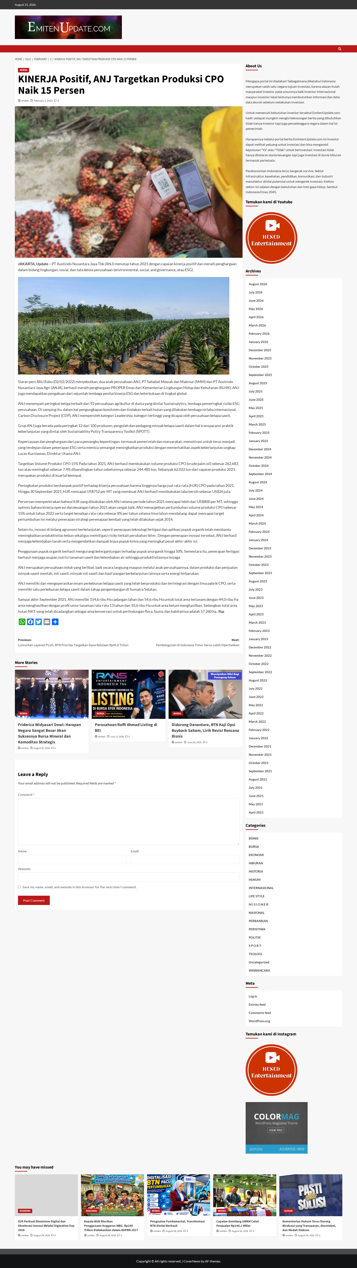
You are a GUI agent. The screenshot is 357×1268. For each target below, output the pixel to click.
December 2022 (260, 647)
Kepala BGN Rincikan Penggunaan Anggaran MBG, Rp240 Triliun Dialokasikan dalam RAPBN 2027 (111, 1225)
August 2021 (258, 779)
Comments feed (260, 1013)
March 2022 (257, 721)
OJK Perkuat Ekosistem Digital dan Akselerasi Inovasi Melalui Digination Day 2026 (46, 1225)
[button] (339, 48)
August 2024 (258, 482)
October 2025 (259, 366)
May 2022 (256, 705)
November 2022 (260, 655)
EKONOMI (256, 855)
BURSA (23, 70)
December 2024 (260, 449)
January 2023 (258, 639)
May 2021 (256, 804)
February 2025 (259, 432)
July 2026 (256, 292)
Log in (253, 996)
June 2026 (256, 300)
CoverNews (191, 1261)
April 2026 (256, 317)
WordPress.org (259, 1021)
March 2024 (257, 523)
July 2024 (256, 490)
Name (22, 851)
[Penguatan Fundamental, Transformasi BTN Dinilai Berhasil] (178, 1195)
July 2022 (256, 688)
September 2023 (260, 573)
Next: (197, 643)
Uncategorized (259, 962)
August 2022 (258, 680)
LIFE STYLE (257, 896)
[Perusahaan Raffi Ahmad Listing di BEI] (128, 694)
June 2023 (256, 598)
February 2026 (259, 333)
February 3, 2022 (43, 100)
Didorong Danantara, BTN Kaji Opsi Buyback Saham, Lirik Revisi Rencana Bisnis (205, 730)
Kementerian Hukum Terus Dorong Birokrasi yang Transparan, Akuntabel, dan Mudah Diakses (309, 1225)
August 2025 (258, 383)
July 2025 (256, 391)
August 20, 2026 (41, 748)
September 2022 (260, 672)
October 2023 (259, 565)
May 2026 (256, 309)
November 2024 (260, 457)
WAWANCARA (259, 970)
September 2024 (260, 474)
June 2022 (256, 697)
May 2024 (256, 507)
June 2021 (256, 796)
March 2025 (257, 424)
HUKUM (255, 879)
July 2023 (256, 589)
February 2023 (259, 631)
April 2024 (256, 515)
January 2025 (258, 441)
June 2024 (256, 498)
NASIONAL (257, 912)
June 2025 (256, 399)
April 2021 (256, 812)
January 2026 (258, 342)
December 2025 (260, 350)
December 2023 (260, 548)
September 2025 (260, 375)
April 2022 (256, 713)
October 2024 (259, 465)
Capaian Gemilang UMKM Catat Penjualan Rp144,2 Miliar (237, 1223)
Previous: (73, 643)
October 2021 (259, 763)
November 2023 (260, 556)
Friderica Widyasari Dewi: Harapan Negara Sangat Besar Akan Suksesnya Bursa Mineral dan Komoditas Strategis (49, 733)
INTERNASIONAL (261, 888)
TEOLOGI (255, 954)
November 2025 (260, 358)
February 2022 (259, 730)
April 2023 (256, 614)
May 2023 (256, 606)
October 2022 (259, 664)
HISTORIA (256, 871)
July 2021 (256, 787)
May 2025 (256, 408)
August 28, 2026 (108, 1235)
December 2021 (260, 746)
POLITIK (255, 937)
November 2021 (260, 754)
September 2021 (260, 771)
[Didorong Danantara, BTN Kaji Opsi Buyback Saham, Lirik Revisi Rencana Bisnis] (205, 694)
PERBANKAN (258, 921)
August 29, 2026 (41, 1235)
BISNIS (253, 838)
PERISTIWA (257, 929)
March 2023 (257, 622)
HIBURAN (256, 863)
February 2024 (259, 531)
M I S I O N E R (258, 904)
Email (135, 851)
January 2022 (258, 738)
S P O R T (255, 945)
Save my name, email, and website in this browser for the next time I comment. (79, 887)
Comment (26, 794)
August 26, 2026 (240, 1231)
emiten (25, 100)
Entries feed (257, 1004)
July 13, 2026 (117, 736)
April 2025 (256, 416)
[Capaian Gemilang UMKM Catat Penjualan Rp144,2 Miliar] (244, 1195)
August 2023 (258, 581)
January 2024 (258, 540)
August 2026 (258, 284)
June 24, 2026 (194, 742)
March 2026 (257, 325)
